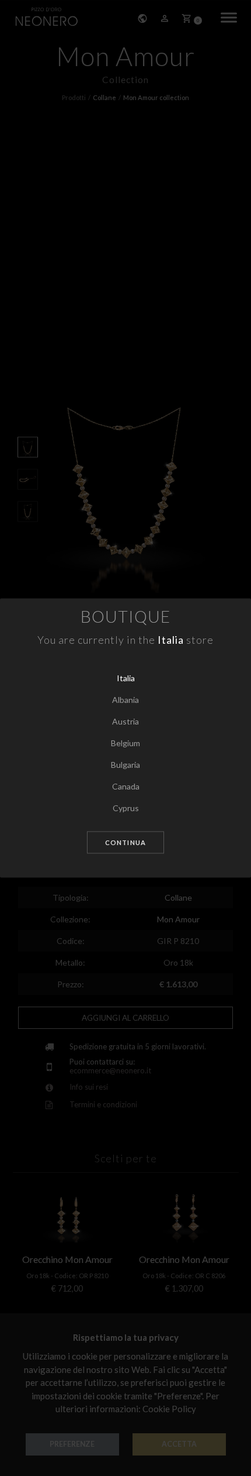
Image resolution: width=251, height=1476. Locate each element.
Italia (126, 678)
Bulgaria (125, 765)
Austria (125, 721)
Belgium (125, 743)
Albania (125, 700)
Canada (126, 786)
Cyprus (126, 808)
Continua (125, 842)
